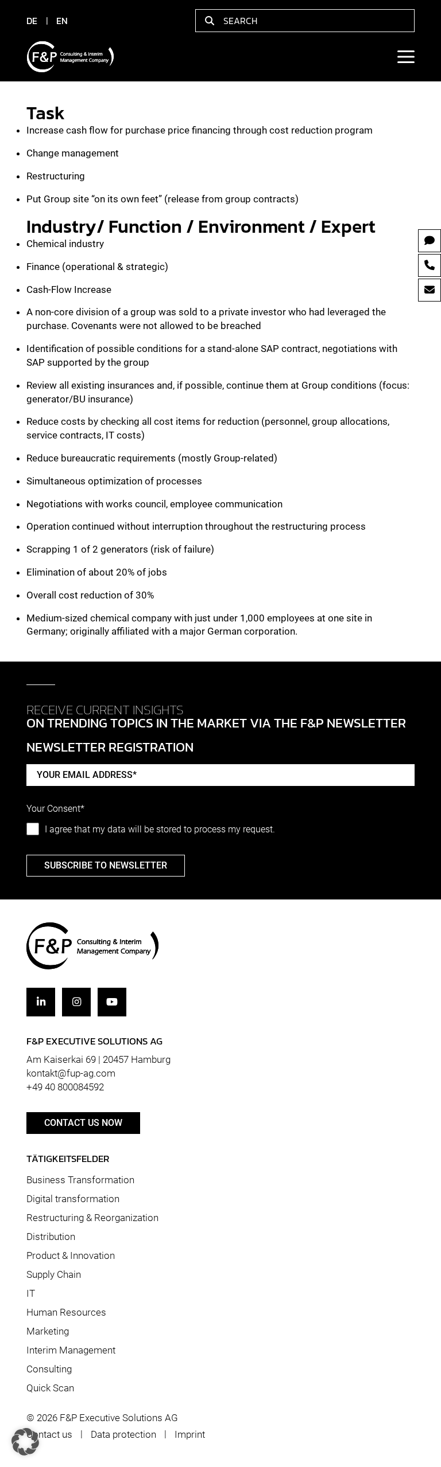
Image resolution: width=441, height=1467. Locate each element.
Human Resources (66, 1312)
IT (30, 1293)
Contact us (49, 1434)
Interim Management (70, 1350)
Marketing (47, 1331)
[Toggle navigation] (405, 57)
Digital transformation (72, 1198)
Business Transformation (80, 1180)
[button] (25, 1442)
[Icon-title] (40, 1002)
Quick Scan (50, 1387)
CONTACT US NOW (83, 1122)
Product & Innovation (70, 1255)
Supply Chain (53, 1274)
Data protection (123, 1434)
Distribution (50, 1236)
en (62, 21)
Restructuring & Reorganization (92, 1217)
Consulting (49, 1369)
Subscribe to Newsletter (105, 865)
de (31, 21)
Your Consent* (55, 808)
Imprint (190, 1434)
